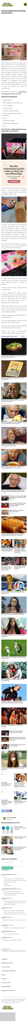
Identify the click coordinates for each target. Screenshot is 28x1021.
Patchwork (3, 978)
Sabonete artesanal (6, 986)
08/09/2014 (9, 819)
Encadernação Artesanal (7, 963)
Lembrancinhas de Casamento (8, 970)
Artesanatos (4, 959)
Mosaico (3, 974)
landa (5, 898)
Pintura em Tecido (5, 982)
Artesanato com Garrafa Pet (8, 990)
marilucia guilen (7, 874)
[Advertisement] (14, 29)
